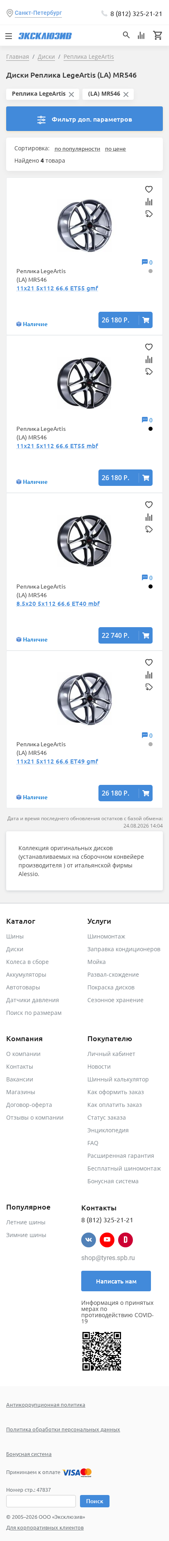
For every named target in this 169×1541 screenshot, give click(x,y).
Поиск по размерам (34, 1013)
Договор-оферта (29, 1105)
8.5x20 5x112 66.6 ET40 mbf (58, 603)
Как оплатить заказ (114, 1105)
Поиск (94, 1501)
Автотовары (23, 987)
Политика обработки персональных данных (63, 1429)
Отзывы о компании (35, 1117)
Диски (14, 949)
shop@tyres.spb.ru (108, 1258)
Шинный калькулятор (118, 1079)
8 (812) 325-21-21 (136, 13)
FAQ (92, 1143)
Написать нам (116, 1281)
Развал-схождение (113, 974)
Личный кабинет (111, 1054)
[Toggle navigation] (8, 35)
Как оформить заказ (115, 1092)
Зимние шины (26, 1235)
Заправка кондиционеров (123, 949)
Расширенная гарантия (120, 1155)
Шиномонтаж (106, 936)
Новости (99, 1066)
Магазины (20, 1092)
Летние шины (26, 1222)
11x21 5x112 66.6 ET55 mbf (57, 446)
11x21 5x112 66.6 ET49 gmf (57, 761)
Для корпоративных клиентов (45, 1527)
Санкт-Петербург (38, 12)
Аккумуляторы (26, 974)
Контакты (19, 1066)
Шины (15, 936)
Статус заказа (106, 1117)
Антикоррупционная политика (45, 1404)
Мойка (96, 962)
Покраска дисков (111, 987)
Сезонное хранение (115, 1000)
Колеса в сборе (27, 962)
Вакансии (19, 1079)
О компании (23, 1054)
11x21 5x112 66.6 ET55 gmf (57, 288)
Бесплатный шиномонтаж (124, 1168)
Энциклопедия (108, 1130)
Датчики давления (32, 1000)
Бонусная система (113, 1181)
